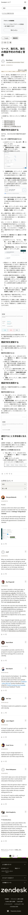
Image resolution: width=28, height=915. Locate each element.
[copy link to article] (2, 42)
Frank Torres (9, 745)
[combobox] (14, 484)
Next (17, 856)
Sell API (21, 611)
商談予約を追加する (9, 121)
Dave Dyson (9, 668)
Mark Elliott (9, 642)
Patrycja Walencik (11, 497)
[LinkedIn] (10, 42)
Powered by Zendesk (16, 911)
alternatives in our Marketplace (17, 631)
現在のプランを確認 (22, 70)
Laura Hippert (10, 721)
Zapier (12, 629)
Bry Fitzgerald (10, 582)
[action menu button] (25, 497)
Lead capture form (8, 607)
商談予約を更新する (9, 123)
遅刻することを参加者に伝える (12, 126)
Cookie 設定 (20, 901)
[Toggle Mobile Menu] (25, 2)
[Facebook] (5, 42)
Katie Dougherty (11, 812)
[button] (12, 864)
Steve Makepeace (11, 769)
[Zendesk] (14, 889)
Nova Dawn (9, 60)
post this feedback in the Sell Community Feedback (13, 831)
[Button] (2, 474)
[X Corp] (8, 42)
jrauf (7, 552)
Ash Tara (8, 698)
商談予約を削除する (9, 124)
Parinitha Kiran (7, 819)
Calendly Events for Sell (13, 602)
